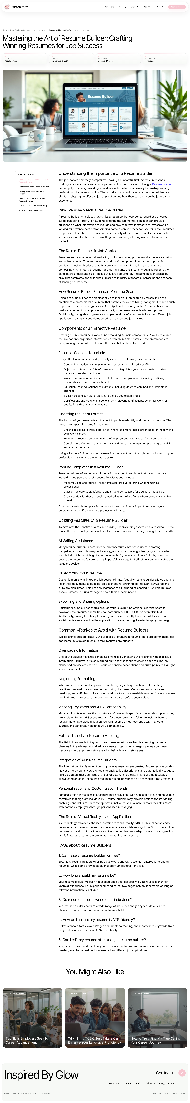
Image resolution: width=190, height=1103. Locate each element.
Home (5, 30)
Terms (174, 1093)
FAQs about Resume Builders (31, 210)
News (12, 30)
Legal (182, 1093)
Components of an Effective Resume (34, 187)
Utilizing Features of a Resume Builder (31, 192)
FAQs (139, 1083)
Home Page (115, 1083)
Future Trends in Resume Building (33, 206)
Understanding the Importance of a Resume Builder (33, 181)
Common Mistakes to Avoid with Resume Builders (32, 200)
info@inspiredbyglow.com (160, 1083)
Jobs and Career (23, 30)
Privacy (166, 1093)
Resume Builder (162, 184)
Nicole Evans (11, 61)
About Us (157, 1093)
